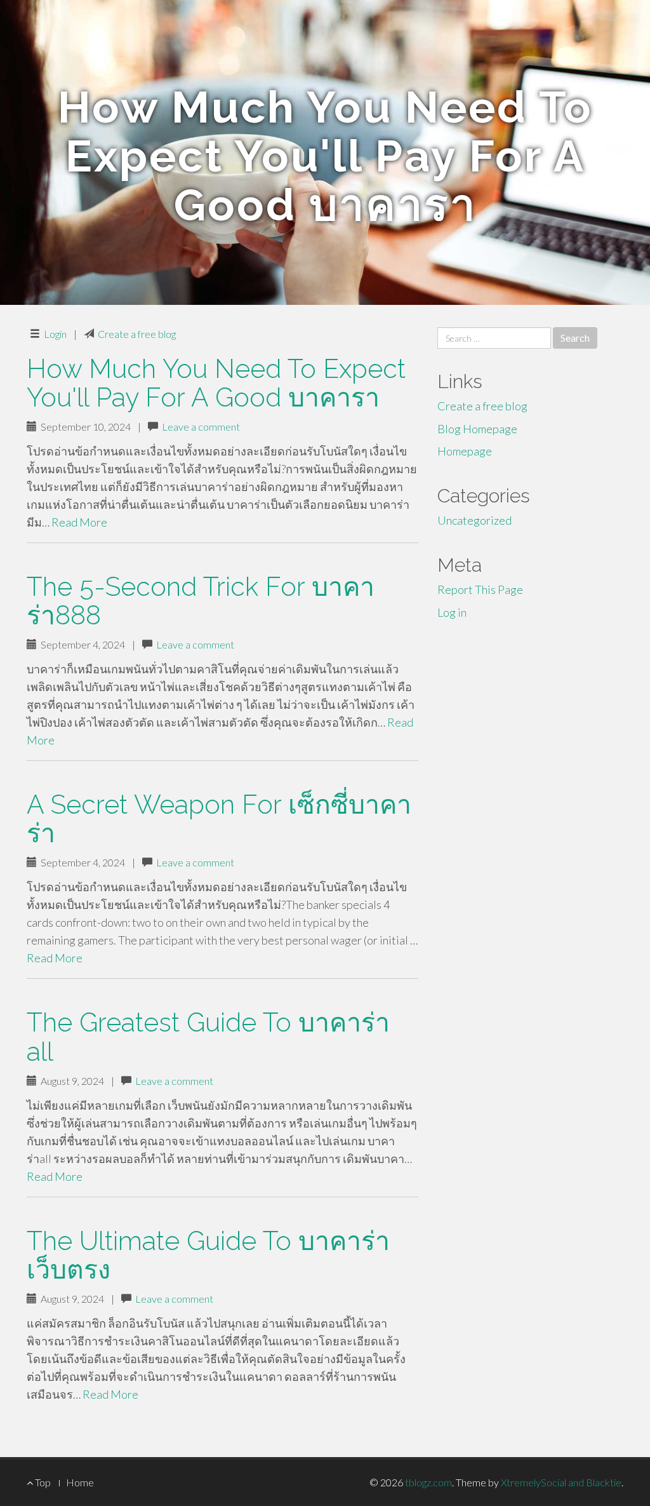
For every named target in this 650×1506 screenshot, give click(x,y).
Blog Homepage (477, 429)
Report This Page (480, 589)
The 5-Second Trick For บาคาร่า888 (201, 601)
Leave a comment (201, 426)
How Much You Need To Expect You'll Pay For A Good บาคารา (216, 383)
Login (55, 334)
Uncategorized (474, 520)
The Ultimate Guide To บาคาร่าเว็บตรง (208, 1255)
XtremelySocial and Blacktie (561, 1482)
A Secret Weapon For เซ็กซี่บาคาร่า (219, 819)
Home (80, 1482)
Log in (452, 612)
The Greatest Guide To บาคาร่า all (208, 1036)
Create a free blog (137, 334)
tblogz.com (428, 1482)
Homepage (464, 451)
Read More (79, 522)
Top (42, 1482)
